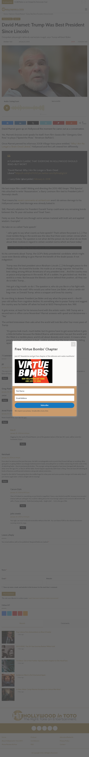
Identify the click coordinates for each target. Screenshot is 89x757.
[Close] (73, 344)
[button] (44, 371)
